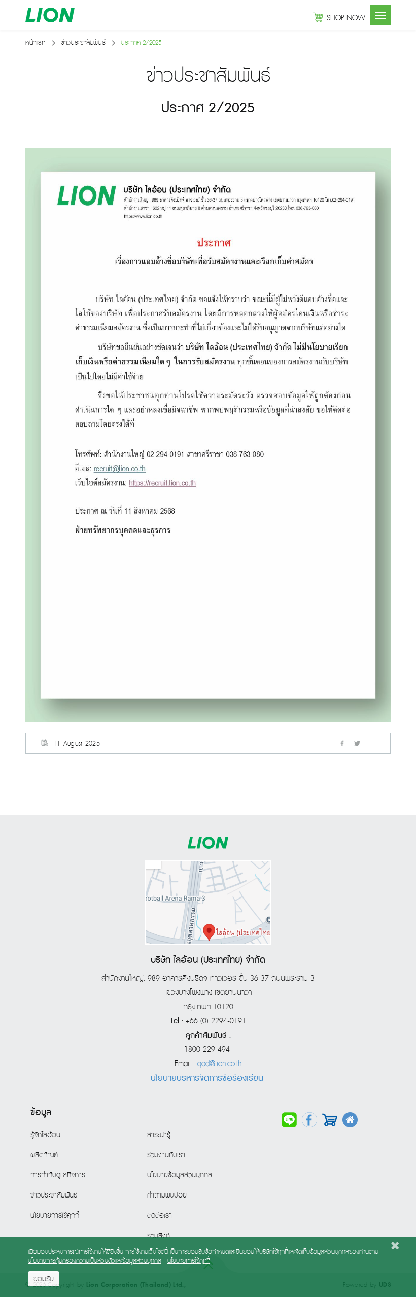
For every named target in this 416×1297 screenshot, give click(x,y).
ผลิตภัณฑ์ (44, 1155)
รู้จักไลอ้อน (45, 1135)
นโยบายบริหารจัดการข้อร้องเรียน (207, 1078)
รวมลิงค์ (158, 1236)
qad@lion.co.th (219, 1064)
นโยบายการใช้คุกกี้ (54, 1216)
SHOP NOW (346, 18)
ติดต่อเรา (159, 1216)
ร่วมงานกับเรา (166, 1155)
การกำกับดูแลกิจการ (57, 1175)
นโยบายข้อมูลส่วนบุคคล (179, 1175)
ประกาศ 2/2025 (141, 43)
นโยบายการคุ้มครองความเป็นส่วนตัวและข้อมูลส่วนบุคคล (94, 1261)
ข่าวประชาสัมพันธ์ (83, 43)
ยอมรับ (43, 1279)
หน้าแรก (35, 43)
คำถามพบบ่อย (167, 1195)
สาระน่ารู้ (158, 1135)
